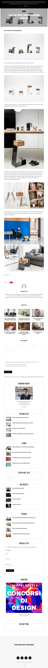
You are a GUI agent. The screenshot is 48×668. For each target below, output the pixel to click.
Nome (7, 553)
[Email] (14, 282)
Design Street (24, 21)
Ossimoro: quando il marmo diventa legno (19, 528)
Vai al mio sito (24, 406)
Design (24, 11)
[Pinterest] (26, 657)
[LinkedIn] (30, 657)
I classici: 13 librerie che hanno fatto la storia (20, 417)
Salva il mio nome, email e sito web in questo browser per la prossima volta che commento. (22, 362)
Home (8, 274)
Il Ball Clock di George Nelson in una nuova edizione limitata (23, 433)
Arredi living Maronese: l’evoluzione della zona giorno (21, 452)
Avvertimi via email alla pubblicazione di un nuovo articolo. (16, 366)
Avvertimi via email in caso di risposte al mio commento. (16, 364)
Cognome (8, 558)
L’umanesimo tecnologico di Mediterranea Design (21, 533)
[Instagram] (22, 657)
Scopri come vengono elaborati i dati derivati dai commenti (33, 376)
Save (11, 282)
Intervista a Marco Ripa (16, 498)
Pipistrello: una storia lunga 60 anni (18, 428)
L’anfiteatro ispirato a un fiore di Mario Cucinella (21, 463)
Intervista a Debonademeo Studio (18, 493)
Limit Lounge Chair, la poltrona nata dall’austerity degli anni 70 (23, 522)
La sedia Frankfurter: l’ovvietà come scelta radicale (21, 457)
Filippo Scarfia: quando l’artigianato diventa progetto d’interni (24, 333)
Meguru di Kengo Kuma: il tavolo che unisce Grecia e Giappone (23, 446)
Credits (30, 662)
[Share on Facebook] (9, 282)
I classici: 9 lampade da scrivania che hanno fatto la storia (22, 422)
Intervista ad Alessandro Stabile (18, 488)
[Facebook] (18, 657)
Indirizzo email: (9, 564)
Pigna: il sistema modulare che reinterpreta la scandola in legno (23, 517)
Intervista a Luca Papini (16, 504)
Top (24, 665)
